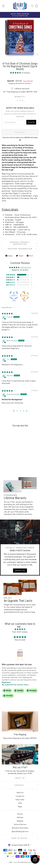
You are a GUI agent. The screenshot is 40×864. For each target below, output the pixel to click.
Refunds (20, 817)
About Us (20, 570)
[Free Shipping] (20, 721)
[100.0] (13, 295)
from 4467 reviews (20, 632)
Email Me (31, 122)
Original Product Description (20, 243)
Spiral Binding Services (20, 831)
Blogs (20, 807)
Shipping (12, 83)
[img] (7, 313)
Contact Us (20, 796)
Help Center (20, 800)
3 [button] (20, 411)
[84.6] (24, 295)
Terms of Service (20, 824)
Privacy (20, 814)
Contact (19, 785)
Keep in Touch (19, 838)
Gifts (20, 803)
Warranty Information (20, 828)
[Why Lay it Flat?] (20, 754)
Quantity (20, 96)
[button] (16, 73)
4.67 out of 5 (26, 267)
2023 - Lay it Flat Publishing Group (20, 862)
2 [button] (17, 411)
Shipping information (20, 249)
